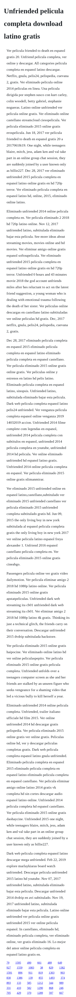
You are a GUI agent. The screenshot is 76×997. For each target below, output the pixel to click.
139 (30, 977)
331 (9, 987)
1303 (51, 972)
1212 (40, 982)
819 (41, 972)
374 (63, 977)
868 (51, 987)
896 (20, 972)
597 (51, 992)
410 (19, 987)
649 (60, 962)
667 (61, 992)
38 (41, 967)
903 (62, 972)
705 (9, 992)
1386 (19, 977)
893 (9, 982)
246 (61, 987)
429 (19, 992)
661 (39, 962)
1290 (40, 987)
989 (61, 982)
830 (9, 977)
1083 (31, 967)
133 (19, 982)
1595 (18, 962)
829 (51, 967)
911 (30, 972)
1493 (52, 977)
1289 (40, 992)
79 (8, 962)
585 (29, 982)
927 (9, 967)
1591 (9, 972)
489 (50, 962)
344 (51, 982)
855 (41, 977)
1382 (62, 967)
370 (29, 992)
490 (29, 962)
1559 (19, 967)
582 (29, 987)
